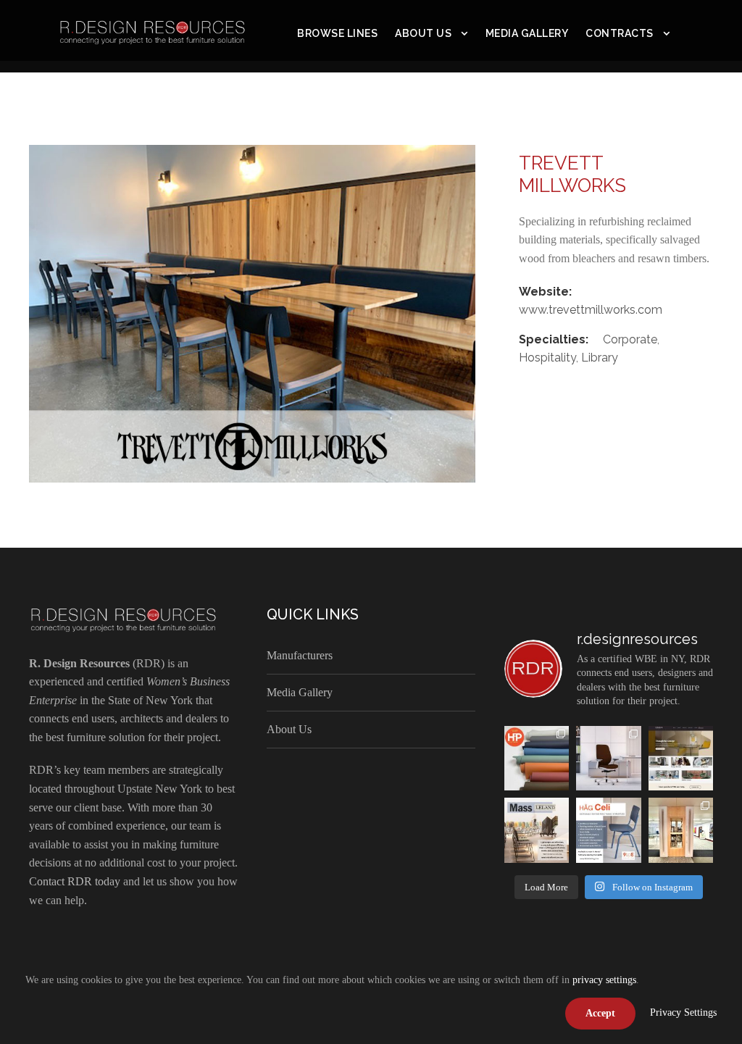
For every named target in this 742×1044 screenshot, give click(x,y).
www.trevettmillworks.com (590, 310)
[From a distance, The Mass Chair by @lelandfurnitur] (536, 830)
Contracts (619, 33)
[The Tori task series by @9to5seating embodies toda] (608, 758)
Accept (600, 1013)
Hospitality (547, 357)
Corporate (630, 339)
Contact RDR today (74, 881)
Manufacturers (300, 655)
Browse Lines (337, 33)
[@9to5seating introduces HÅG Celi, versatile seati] (608, 830)
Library (599, 357)
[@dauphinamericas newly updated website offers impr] (681, 758)
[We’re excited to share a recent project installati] (681, 830)
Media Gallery (527, 33)
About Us (423, 33)
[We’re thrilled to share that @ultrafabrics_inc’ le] (536, 758)
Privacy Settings (683, 1012)
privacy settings (604, 979)
